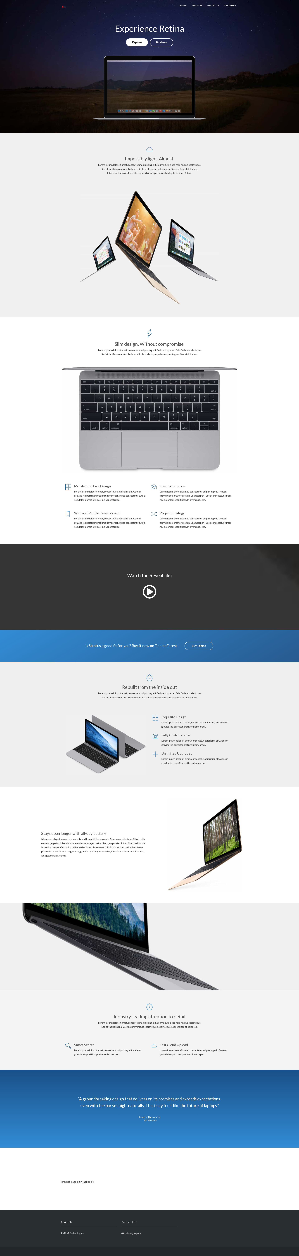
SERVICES (197, 5)
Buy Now (161, 42)
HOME (183, 5)
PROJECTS (213, 5)
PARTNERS (230, 5)
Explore (137, 42)
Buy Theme (199, 645)
